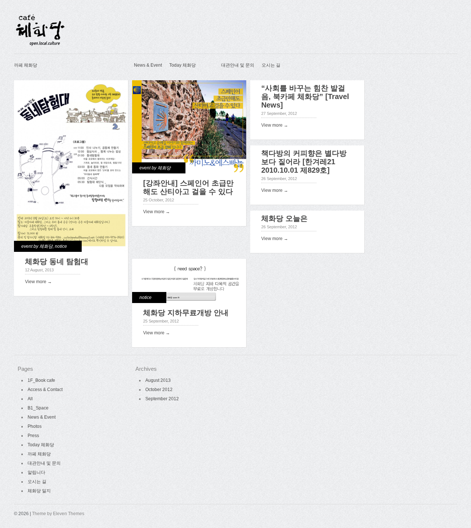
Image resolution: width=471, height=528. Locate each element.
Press (33, 435)
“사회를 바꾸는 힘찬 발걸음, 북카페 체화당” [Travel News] (305, 96)
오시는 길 (271, 65)
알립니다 (36, 472)
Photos (35, 426)
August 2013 (158, 380)
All (30, 398)
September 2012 (162, 398)
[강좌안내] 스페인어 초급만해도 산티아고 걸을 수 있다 (188, 187)
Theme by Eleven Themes (58, 513)
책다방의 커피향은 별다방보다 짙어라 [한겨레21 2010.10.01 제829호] (304, 161)
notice (61, 246)
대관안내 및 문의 (237, 65)
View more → (38, 281)
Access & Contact (45, 389)
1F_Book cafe (41, 380)
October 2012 (159, 389)
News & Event (148, 65)
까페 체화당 (25, 65)
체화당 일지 (39, 490)
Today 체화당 (182, 65)
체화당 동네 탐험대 (56, 261)
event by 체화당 (37, 246)
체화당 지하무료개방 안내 (186, 313)
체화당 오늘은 (284, 218)
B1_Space (38, 408)
